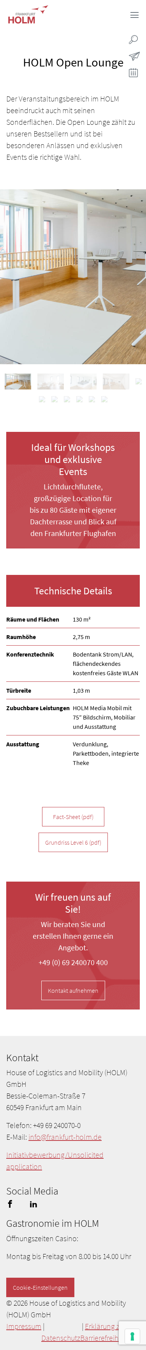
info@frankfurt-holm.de (65, 1137)
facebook (10, 1204)
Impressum (23, 1326)
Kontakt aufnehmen (73, 990)
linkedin (33, 1204)
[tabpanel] (73, 276)
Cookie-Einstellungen (40, 1287)
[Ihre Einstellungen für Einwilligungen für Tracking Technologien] (132, 1336)
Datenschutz (60, 1338)
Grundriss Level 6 (73, 842)
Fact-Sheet (73, 817)
